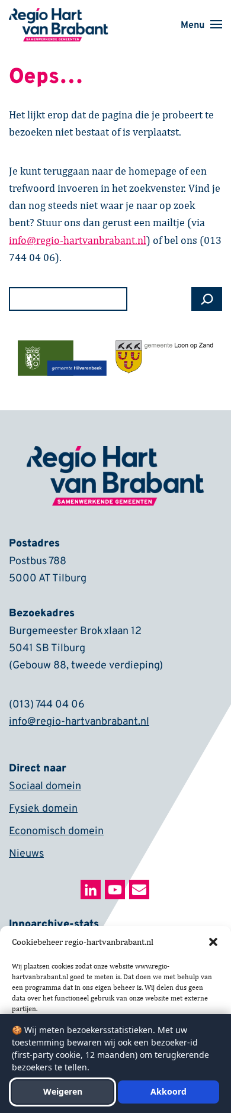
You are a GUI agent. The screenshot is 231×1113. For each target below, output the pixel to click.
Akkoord (168, 1091)
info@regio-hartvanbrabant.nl (79, 722)
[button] (213, 942)
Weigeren (62, 1091)
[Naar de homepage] (58, 16)
